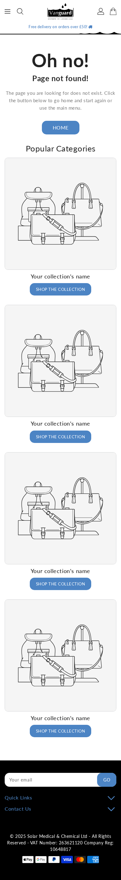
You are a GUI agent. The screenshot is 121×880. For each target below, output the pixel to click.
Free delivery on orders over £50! (58, 26)
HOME (61, 127)
